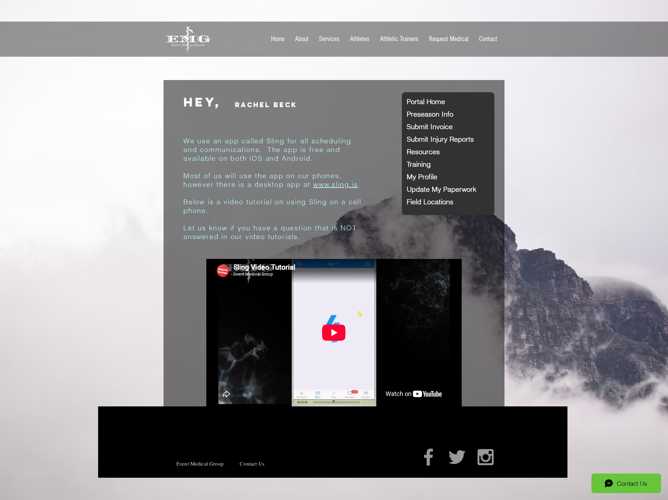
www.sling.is (335, 184)
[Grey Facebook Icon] (428, 457)
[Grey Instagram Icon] (485, 457)
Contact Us (252, 463)
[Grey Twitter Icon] (457, 457)
